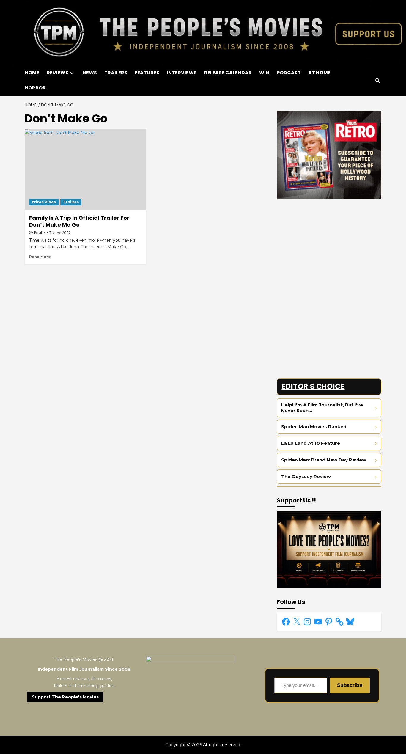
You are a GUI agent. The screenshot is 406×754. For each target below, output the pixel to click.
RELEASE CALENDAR (228, 72)
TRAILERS (115, 72)
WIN (264, 72)
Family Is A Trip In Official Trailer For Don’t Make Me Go (79, 221)
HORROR (35, 87)
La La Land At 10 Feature (310, 443)
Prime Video (44, 202)
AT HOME (319, 72)
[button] (377, 80)
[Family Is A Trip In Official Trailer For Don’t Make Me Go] (85, 169)
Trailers (71, 202)
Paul (38, 232)
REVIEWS (57, 72)
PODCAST (289, 72)
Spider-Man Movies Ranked (314, 426)
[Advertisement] (329, 244)
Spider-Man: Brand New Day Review (323, 460)
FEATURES (147, 72)
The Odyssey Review (306, 476)
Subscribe (350, 685)
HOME (32, 72)
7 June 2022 (60, 232)
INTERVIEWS (182, 72)
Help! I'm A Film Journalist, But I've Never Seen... (322, 408)
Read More (40, 257)
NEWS (90, 72)
